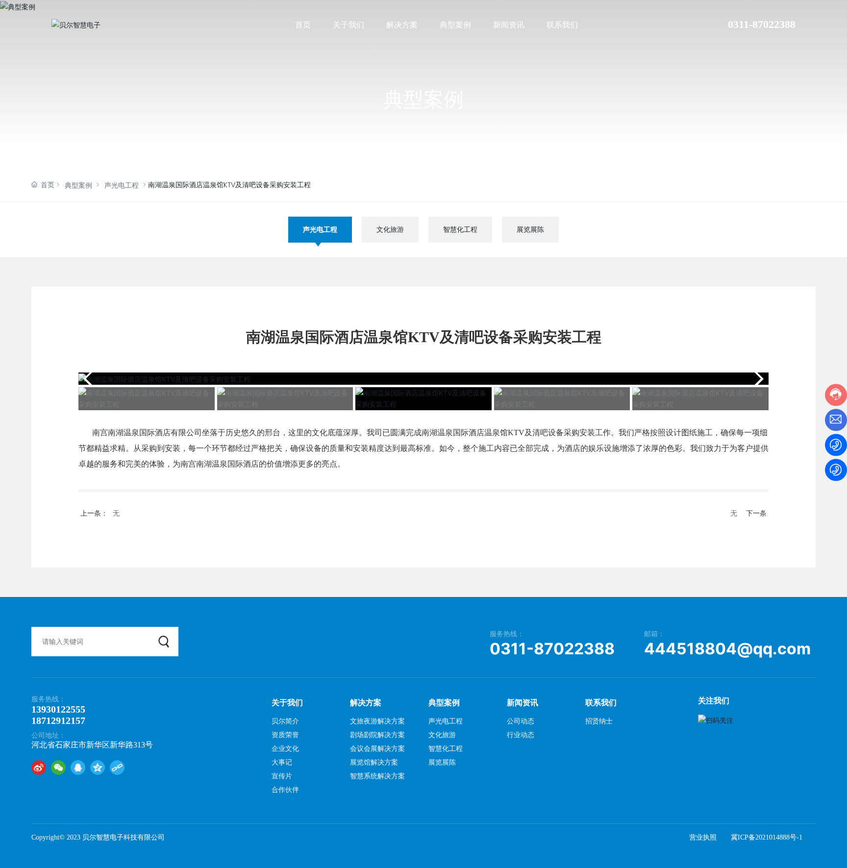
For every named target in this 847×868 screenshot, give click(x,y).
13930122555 (58, 709)
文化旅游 (390, 229)
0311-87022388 (762, 24)
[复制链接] (117, 767)
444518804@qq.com (727, 648)
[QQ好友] (78, 767)
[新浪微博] (38, 767)
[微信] (58, 767)
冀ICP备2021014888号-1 (766, 837)
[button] (757, 379)
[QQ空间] (97, 767)
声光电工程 (121, 185)
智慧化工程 (460, 229)
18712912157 (58, 720)
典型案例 (423, 99)
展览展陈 (530, 229)
